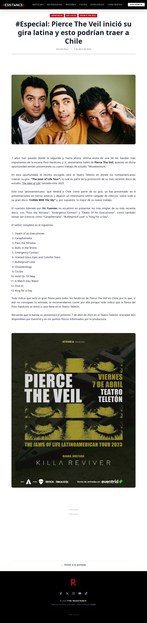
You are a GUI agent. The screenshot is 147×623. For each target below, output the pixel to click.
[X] (67, 593)
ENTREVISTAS (54, 4)
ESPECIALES (97, 4)
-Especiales (57, 15)
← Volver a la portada (73, 564)
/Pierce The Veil (88, 15)
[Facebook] (60, 593)
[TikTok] (86, 593)
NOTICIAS (38, 4)
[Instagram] (73, 593)
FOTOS (83, 4)
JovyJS (93, 604)
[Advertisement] (73, 536)
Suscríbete (136, 4)
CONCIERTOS (115, 4)
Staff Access (74, 615)
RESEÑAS (71, 4)
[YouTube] (79, 593)
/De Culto (71, 15)
